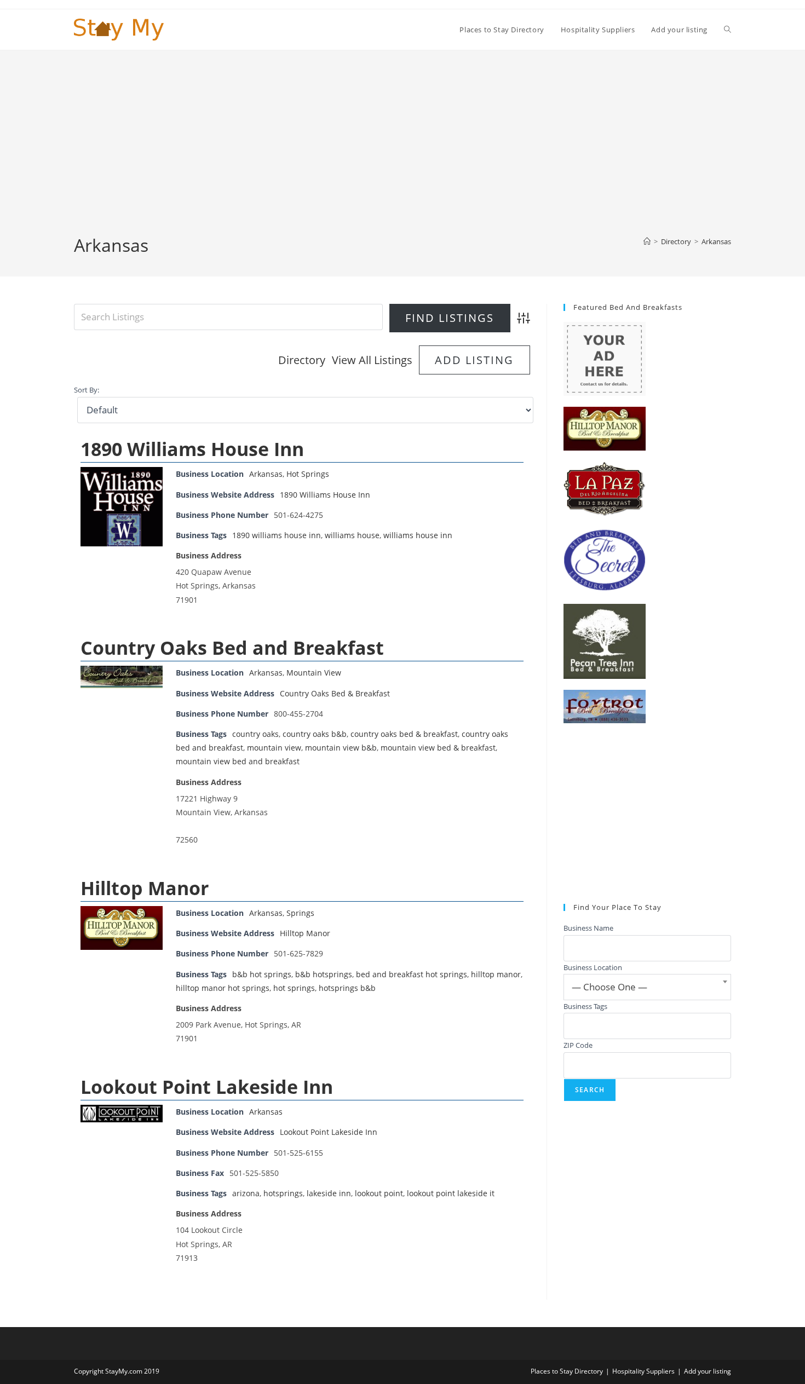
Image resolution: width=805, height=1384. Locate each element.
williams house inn (417, 535)
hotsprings (283, 1193)
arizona (246, 1193)
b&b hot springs (261, 974)
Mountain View (313, 672)
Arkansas (716, 241)
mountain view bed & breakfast (438, 747)
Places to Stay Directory (567, 1371)
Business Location (593, 967)
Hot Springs (307, 474)
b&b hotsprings (323, 974)
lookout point (379, 1193)
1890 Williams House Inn (192, 449)
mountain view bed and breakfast (238, 761)
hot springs (294, 988)
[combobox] (647, 987)
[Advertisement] (402, 151)
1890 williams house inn (276, 535)
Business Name (588, 928)
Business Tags (585, 1006)
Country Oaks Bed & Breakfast (335, 693)
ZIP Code (578, 1045)
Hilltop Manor (145, 888)
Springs (300, 913)
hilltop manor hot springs (222, 988)
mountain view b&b (341, 747)
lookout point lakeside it (451, 1193)
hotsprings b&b (347, 988)
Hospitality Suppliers (643, 1371)
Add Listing (474, 360)
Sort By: (86, 390)
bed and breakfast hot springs (411, 974)
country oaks (255, 734)
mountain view (274, 747)
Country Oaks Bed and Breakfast (232, 647)
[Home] (647, 241)
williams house (352, 535)
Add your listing (707, 1371)
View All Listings (372, 360)
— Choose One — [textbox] (609, 987)
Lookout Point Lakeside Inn (207, 1086)
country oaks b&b (315, 734)
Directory (301, 360)
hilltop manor (496, 974)
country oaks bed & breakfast (404, 734)
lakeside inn (329, 1193)
